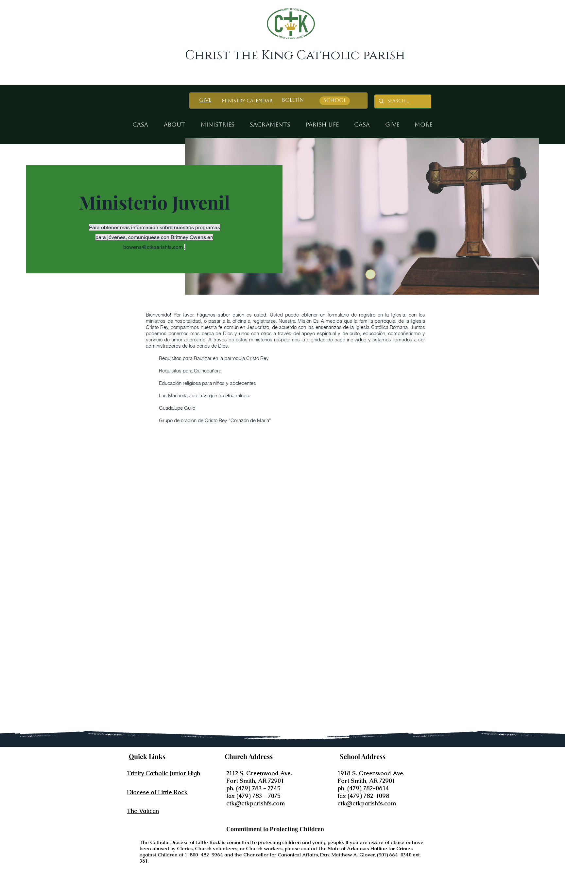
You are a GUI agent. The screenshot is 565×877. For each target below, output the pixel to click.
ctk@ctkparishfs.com (255, 803)
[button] (217, 121)
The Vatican (143, 811)
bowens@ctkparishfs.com (153, 247)
